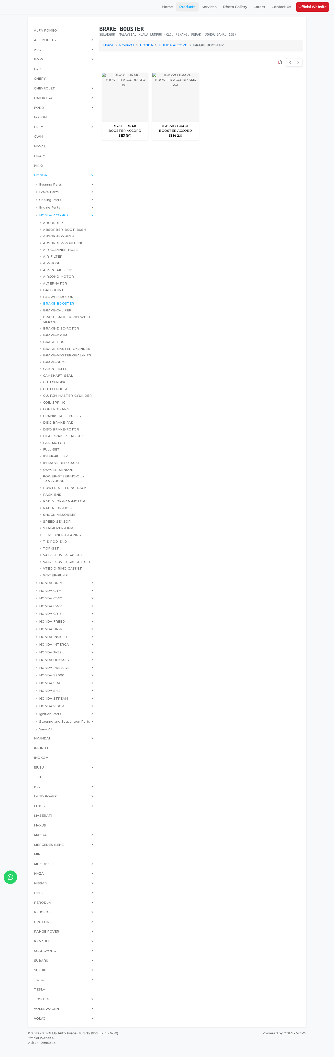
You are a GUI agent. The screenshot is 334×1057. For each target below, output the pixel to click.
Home (167, 7)
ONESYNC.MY (295, 1033)
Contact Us (281, 7)
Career (259, 7)
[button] (64, 184)
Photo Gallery (235, 7)
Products (187, 7)
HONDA (146, 45)
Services (209, 7)
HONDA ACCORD (173, 45)
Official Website (313, 7)
